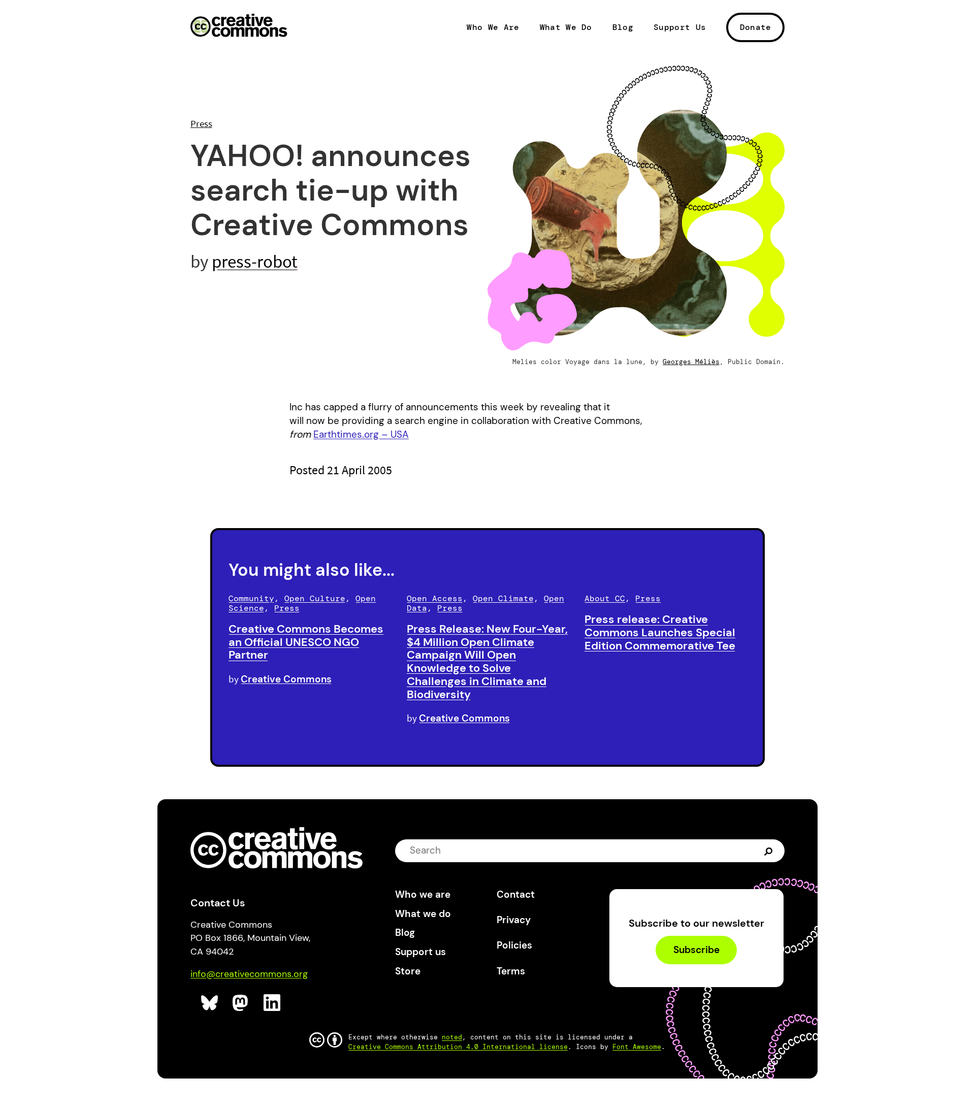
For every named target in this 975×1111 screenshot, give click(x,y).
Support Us (680, 27)
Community (251, 598)
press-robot (255, 261)
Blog (622, 27)
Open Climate (503, 598)
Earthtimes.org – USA (361, 434)
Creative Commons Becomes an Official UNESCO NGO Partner (306, 642)
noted (452, 1037)
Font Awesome (636, 1046)
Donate (755, 27)
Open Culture (314, 598)
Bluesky (210, 1003)
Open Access (435, 598)
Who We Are (493, 27)
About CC (604, 598)
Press (201, 123)
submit (770, 850)
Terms (511, 971)
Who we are (422, 894)
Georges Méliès (691, 361)
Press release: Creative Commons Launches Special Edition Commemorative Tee (659, 632)
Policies (514, 945)
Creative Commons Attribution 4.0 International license (458, 1046)
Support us (420, 951)
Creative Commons (238, 26)
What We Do (566, 27)
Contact (516, 894)
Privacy (514, 919)
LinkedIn (272, 1003)
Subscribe (696, 949)
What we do (423, 913)
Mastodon (241, 1003)
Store (407, 971)
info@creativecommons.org (249, 973)
